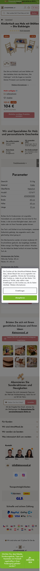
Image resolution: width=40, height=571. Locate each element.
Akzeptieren (20, 298)
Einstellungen (20, 291)
